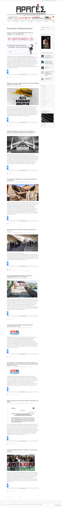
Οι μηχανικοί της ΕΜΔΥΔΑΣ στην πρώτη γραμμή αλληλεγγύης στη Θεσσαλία (22, 179)
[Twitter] (43, 0)
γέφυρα (13, 270)
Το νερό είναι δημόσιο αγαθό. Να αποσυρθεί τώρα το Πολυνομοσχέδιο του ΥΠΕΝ (20, 325)
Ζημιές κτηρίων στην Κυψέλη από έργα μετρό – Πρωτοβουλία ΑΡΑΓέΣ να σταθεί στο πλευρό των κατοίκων (49, 73)
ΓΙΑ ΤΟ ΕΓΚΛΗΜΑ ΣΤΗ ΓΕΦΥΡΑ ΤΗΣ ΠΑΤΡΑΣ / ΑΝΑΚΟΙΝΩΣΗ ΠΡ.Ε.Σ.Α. (21, 230)
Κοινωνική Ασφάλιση (45, 102)
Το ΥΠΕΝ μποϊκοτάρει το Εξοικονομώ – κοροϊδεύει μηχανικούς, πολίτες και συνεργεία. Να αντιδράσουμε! (49, 62)
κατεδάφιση (25, 270)
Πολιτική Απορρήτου (40, 504)
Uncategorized (44, 87)
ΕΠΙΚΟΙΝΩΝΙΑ (53, 21)
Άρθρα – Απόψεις (38, 21)
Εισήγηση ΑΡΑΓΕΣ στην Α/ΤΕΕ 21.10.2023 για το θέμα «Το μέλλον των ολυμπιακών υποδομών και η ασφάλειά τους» (21, 131)
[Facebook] (23, 70)
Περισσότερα (43, 125)
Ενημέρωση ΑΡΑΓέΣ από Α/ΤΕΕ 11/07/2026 (49, 79)
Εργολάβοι (19, 270)
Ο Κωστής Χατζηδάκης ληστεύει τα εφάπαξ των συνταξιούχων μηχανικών (22, 450)
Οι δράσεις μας (46, 21)
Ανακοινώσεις (18, 77)
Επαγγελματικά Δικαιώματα (19, 125)
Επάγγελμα (43, 98)
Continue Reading (22, 74)
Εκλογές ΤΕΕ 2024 (15, 21)
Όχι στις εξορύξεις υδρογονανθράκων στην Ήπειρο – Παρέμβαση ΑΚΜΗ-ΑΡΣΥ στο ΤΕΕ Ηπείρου (20, 276)
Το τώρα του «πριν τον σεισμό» (48, 67)
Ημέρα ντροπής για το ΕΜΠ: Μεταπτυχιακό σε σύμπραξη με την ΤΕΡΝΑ (22, 401)
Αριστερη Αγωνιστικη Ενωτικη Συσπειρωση (21, 35)
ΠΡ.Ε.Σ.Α (30, 270)
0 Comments (31, 35)
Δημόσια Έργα (15, 270)
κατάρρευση (22, 270)
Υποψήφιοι (22, 21)
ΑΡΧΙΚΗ (9, 21)
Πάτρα (28, 270)
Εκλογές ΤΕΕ (44, 96)
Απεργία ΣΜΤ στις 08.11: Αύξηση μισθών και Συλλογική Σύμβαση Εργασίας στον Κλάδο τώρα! (23, 83)
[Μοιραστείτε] (23, 73)
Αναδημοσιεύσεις (13, 77)
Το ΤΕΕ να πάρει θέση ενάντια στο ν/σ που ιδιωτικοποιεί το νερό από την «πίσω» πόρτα (49, 56)
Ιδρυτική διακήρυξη (30, 21)
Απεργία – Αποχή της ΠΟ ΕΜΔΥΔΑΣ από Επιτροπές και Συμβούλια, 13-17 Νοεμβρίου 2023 (20, 33)
